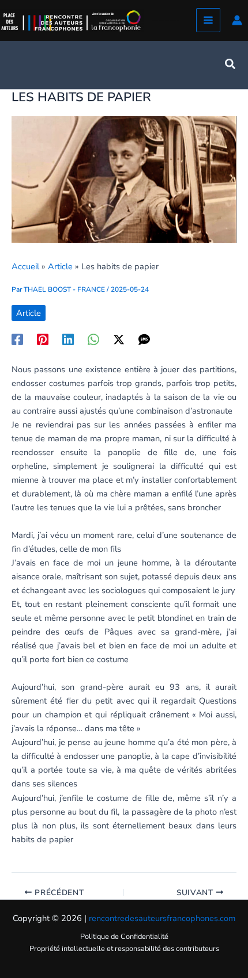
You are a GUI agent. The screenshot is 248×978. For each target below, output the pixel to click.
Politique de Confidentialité (124, 936)
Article (28, 313)
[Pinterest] (42, 339)
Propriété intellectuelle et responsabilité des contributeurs (124, 948)
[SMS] (144, 339)
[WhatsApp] (93, 339)
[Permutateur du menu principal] (208, 20)
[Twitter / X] (119, 339)
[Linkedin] (68, 339)
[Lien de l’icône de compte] (237, 20)
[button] (230, 65)
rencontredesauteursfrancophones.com (162, 918)
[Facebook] (17, 339)
